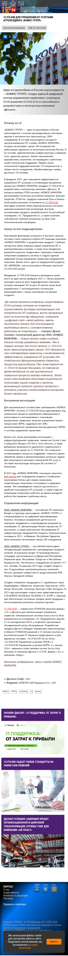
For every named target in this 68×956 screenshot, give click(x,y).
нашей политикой (28, 946)
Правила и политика (14, 904)
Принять (54, 941)
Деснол (37, 691)
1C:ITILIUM (51, 202)
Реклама (8, 898)
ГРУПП (13, 691)
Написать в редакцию (15, 895)
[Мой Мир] (15, 37)
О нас (6, 889)
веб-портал (10, 476)
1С (31, 691)
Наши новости (11, 892)
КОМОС (5, 691)
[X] (10, 37)
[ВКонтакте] (5, 37)
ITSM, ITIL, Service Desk (37, 28)
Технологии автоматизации (14, 28)
